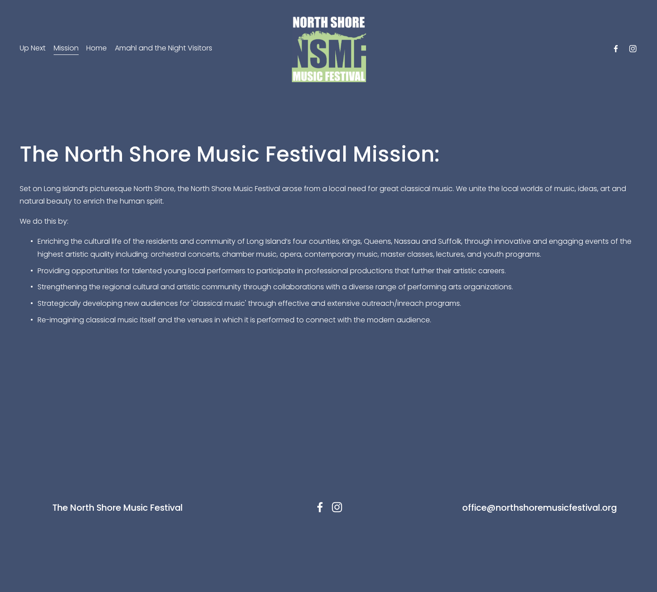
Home (96, 48)
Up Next (33, 48)
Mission (66, 48)
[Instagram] (632, 48)
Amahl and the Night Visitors (163, 48)
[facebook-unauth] (615, 48)
